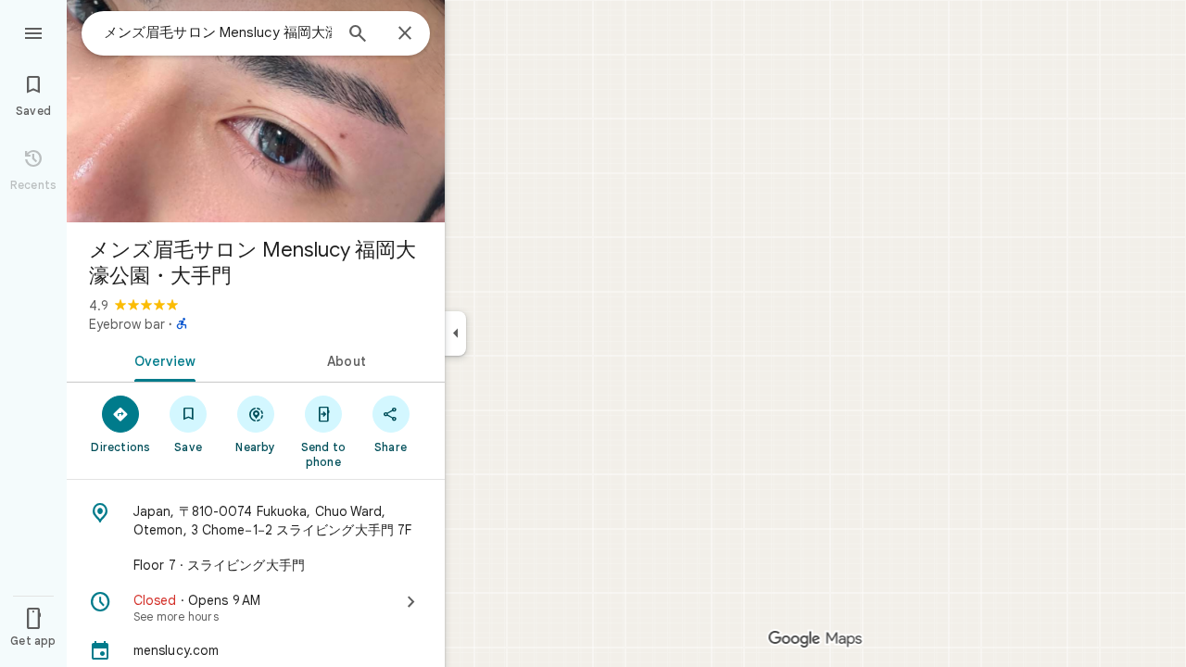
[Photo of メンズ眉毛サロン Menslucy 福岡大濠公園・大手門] (256, 111)
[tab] (161, 359)
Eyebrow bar (127, 324)
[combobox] (218, 32)
